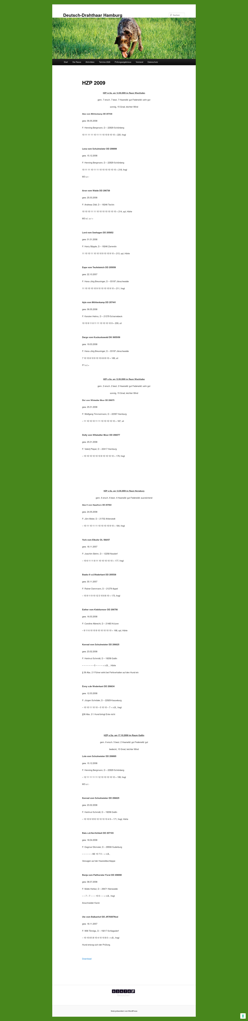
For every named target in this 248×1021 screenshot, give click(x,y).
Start (66, 62)
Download (86, 958)
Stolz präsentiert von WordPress (124, 1011)
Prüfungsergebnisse (123, 62)
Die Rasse (76, 62)
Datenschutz (153, 62)
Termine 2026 (104, 62)
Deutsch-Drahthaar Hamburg (92, 15)
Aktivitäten (90, 62)
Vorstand (139, 62)
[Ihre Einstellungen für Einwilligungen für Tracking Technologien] (243, 1016)
